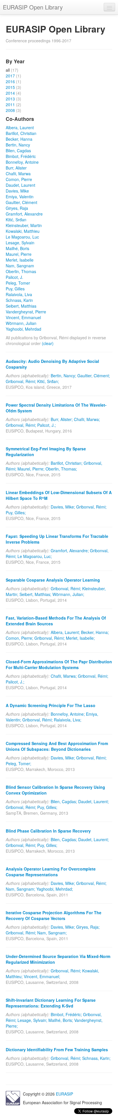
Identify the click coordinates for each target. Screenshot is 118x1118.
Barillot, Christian (21, 133)
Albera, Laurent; (65, 632)
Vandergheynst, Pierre (26, 312)
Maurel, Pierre (19, 254)
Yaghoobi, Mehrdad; (54, 889)
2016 (10, 81)
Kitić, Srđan (16, 219)
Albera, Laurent (20, 127)
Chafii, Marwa (18, 173)
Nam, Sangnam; (20, 889)
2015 (10, 87)
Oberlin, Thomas (21, 271)
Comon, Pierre (19, 179)
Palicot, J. (14, 277)
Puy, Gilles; (16, 512)
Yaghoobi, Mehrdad (23, 329)
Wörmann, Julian (21, 323)
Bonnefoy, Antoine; (68, 714)
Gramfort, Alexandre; (70, 550)
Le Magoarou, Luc (22, 237)
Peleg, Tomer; (18, 763)
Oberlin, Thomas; (61, 469)
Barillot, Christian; (66, 463)
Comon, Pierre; (19, 638)
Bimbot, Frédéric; (66, 1014)
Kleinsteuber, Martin (24, 225)
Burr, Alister (16, 168)
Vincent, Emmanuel (23, 317)
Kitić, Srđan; (48, 381)
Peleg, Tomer (18, 283)
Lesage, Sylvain (20, 242)
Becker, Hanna (19, 139)
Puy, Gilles (15, 289)
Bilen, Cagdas (18, 150)
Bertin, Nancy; (63, 375)
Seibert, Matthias (21, 306)
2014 (10, 93)
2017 (10, 76)
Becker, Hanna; (95, 632)
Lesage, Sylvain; (32, 1020)
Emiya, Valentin (20, 196)
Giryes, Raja (17, 208)
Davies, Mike (17, 191)
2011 (10, 104)
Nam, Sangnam (20, 265)
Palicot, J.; (46, 425)
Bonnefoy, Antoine (22, 162)
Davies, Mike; (63, 507)
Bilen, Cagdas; (64, 801)
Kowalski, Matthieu (23, 231)
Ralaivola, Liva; (67, 720)
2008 (10, 110)
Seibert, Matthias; (35, 594)
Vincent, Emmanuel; (42, 976)
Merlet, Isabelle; (80, 638)
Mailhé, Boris (17, 248)
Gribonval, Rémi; (21, 381)
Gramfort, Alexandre (24, 214)
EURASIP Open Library (33, 7)
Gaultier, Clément (21, 202)
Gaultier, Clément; (93, 375)
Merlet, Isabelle (20, 260)
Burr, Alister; (62, 419)
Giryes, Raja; (88, 927)
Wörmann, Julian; (68, 594)
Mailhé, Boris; (60, 1020)
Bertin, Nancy (18, 145)
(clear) (48, 343)
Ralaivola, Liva (19, 294)
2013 (10, 99)
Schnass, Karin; (96, 1058)
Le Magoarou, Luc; (34, 556)
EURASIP (64, 1094)
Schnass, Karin (19, 300)
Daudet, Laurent (20, 185)
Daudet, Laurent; (93, 801)
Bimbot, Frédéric (21, 156)
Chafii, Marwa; (87, 419)
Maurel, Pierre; (30, 469)
